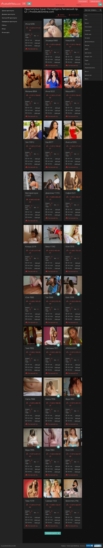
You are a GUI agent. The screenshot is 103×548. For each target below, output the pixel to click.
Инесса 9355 (71, 142)
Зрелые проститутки (8, 10)
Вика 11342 (50, 246)
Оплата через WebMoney (73, 546)
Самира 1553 (51, 501)
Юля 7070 (70, 246)
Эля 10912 (29, 142)
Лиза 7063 (49, 450)
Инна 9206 (30, 24)
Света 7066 (30, 399)
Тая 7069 (49, 297)
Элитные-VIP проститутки (9, 18)
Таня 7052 (29, 348)
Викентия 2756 (72, 501)
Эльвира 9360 (51, 40)
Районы (4, 25)
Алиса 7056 (50, 399)
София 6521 (71, 193)
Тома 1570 (29, 501)
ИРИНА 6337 (71, 348)
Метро (4, 29)
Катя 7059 (70, 297)
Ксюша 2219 (30, 246)
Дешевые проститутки (8, 14)
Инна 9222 (50, 91)
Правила (63, 546)
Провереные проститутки (9, 21)
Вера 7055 (29, 450)
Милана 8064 (31, 91)
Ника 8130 (70, 40)
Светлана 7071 (51, 348)
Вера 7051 (70, 399)
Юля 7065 (29, 297)
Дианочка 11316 (52, 193)
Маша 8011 (70, 91)
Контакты (82, 546)
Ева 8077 (49, 142)
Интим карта (5, 32)
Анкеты (61, 15)
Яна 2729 (69, 450)
